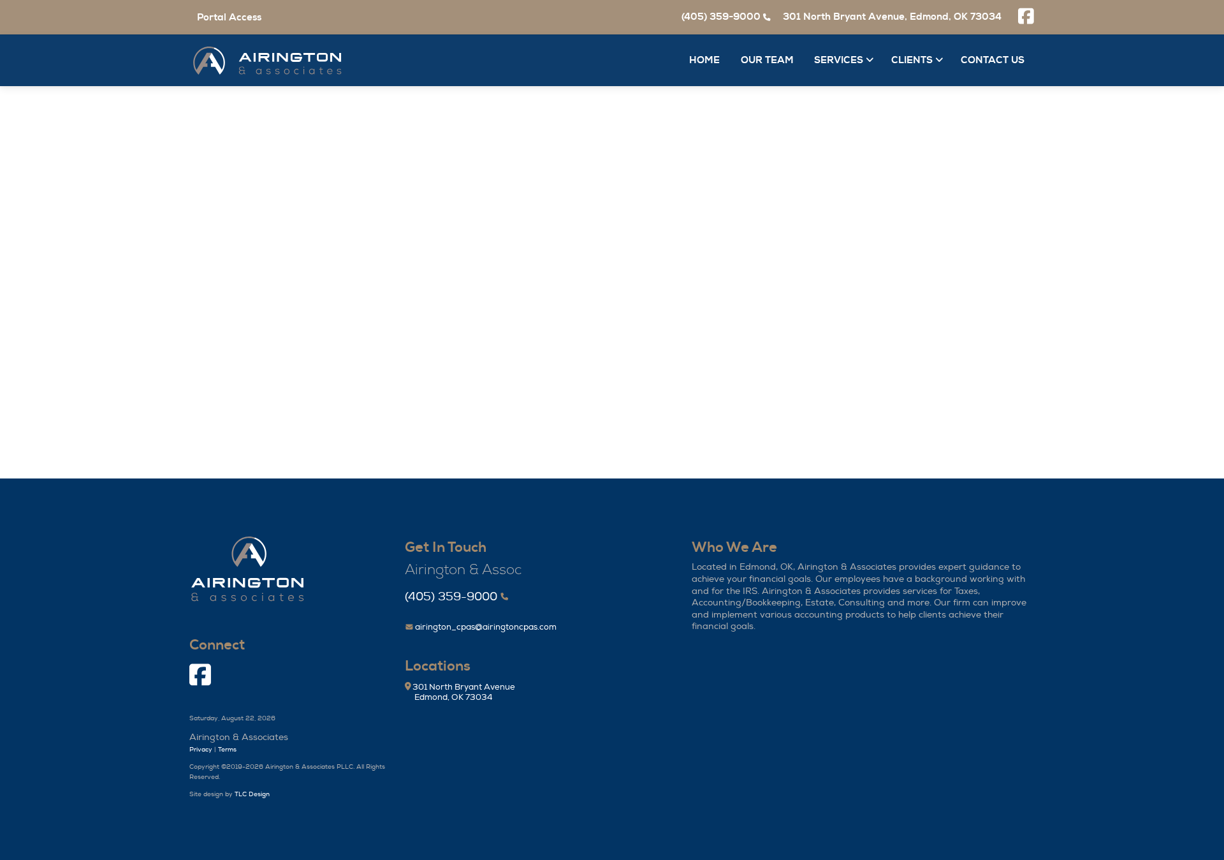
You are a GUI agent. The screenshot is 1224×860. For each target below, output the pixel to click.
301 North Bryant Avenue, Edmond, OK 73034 (892, 17)
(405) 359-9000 (451, 596)
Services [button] (840, 60)
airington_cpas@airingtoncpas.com (485, 627)
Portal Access (229, 17)
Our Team (767, 60)
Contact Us (992, 60)
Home (704, 60)
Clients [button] (913, 60)
